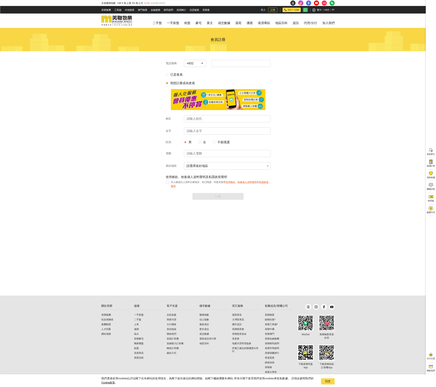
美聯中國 (269, 329)
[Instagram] (316, 307)
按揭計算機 (173, 338)
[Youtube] (332, 307)
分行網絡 (171, 324)
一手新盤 (139, 314)
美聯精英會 (238, 329)
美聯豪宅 (139, 338)
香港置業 (269, 357)
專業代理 (171, 319)
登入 (263, 10)
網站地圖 (106, 333)
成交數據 (204, 333)
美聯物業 (269, 314)
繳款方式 (171, 353)
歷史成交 (204, 329)
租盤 (136, 348)
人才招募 (106, 329)
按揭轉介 (181, 10)
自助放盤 (171, 314)
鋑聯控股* (270, 319)
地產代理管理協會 (241, 343)
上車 (136, 324)
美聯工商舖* (271, 324)
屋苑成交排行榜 (207, 338)
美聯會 (206, 10)
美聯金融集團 (272, 338)
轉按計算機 (173, 348)
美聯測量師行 (272, 353)
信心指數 (204, 319)
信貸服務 (194, 10)
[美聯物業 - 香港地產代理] (116, 21)
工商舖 (117, 10)
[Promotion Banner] (218, 99)
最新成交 (204, 324)
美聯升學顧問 (272, 348)
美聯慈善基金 (239, 333)
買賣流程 (139, 357)
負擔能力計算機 (175, 343)
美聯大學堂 (271, 372)
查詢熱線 (171, 329)
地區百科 (204, 343)
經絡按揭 (269, 362)
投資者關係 (107, 319)
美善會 (235, 338)
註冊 (272, 10)
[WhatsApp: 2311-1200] (305, 10)
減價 (136, 329)
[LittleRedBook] (327, 323)
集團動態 (106, 324)
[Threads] (308, 307)
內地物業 (129, 10)
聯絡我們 (171, 333)
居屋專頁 (139, 353)
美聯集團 (106, 10)
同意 (328, 381)
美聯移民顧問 (272, 343)
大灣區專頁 (238, 319)
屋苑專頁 (237, 314)
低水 (136, 333)
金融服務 (155, 10)
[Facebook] (324, 307)
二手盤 (137, 319)
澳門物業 (142, 10)
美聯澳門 (269, 333)
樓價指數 (204, 314)
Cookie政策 (108, 382)
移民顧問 (168, 10)
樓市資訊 (237, 324)
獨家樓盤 (139, 343)
